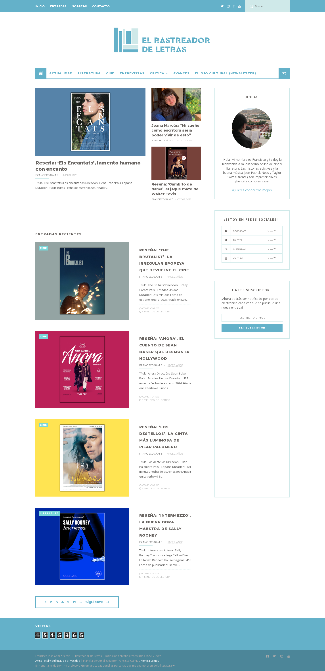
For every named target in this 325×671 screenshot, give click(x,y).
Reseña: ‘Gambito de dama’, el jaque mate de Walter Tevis (175, 189)
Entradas (58, 6)
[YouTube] (239, 6)
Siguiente (94, 602)
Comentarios (150, 308)
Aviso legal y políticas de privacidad (57, 661)
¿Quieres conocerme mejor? (252, 190)
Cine (110, 73)
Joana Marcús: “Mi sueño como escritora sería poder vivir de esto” (175, 130)
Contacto (101, 6)
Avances (181, 73)
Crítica (157, 73)
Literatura (89, 73)
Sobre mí (79, 6)
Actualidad (61, 73)
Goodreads (254, 230)
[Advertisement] (118, 217)
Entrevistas (132, 73)
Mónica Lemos (150, 661)
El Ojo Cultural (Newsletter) (225, 73)
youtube (254, 258)
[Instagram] (228, 6)
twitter (254, 240)
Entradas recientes (58, 234)
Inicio (40, 6)
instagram (254, 249)
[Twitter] (222, 6)
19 (74, 602)
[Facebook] (234, 6)
